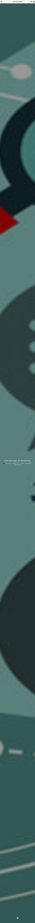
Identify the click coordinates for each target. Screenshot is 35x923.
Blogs (22, 463)
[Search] (31, 1)
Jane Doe (8, 463)
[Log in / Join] (33, 1)
